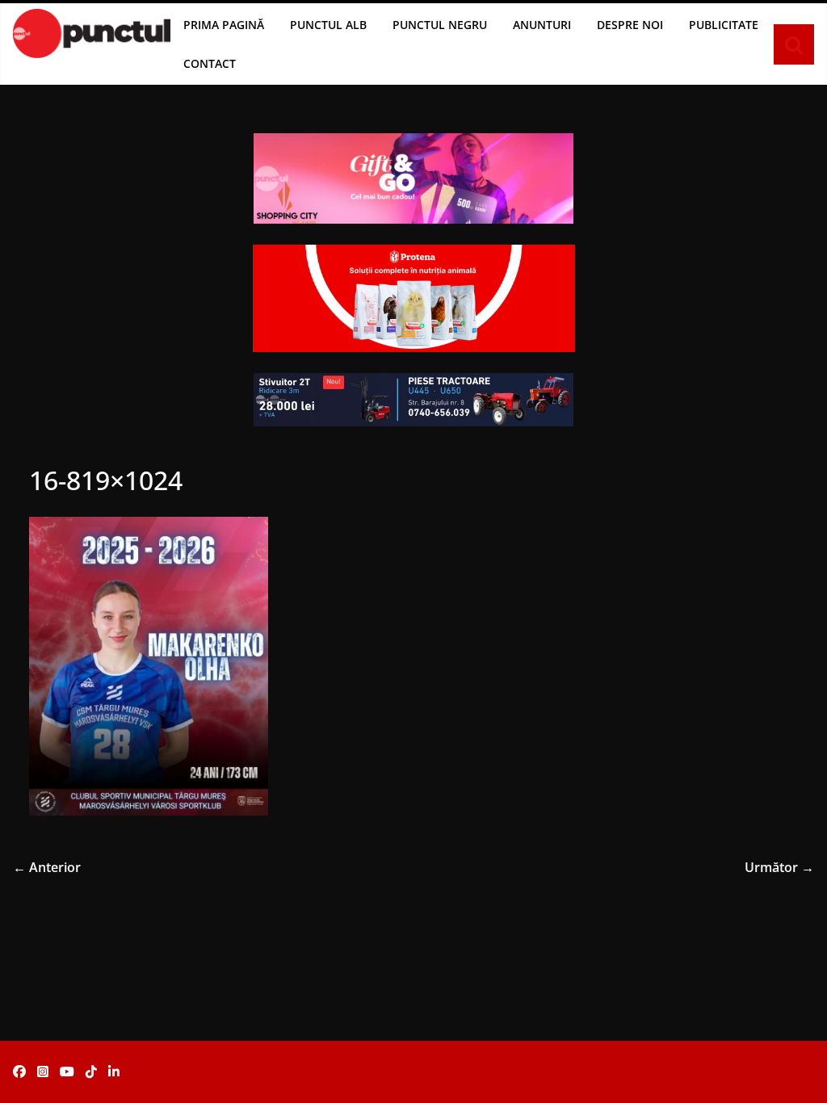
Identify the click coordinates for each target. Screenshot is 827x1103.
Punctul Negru (440, 24)
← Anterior (47, 867)
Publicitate (723, 24)
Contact (209, 63)
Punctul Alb (328, 24)
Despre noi (630, 24)
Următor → (779, 867)
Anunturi (542, 24)
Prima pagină (223, 24)
